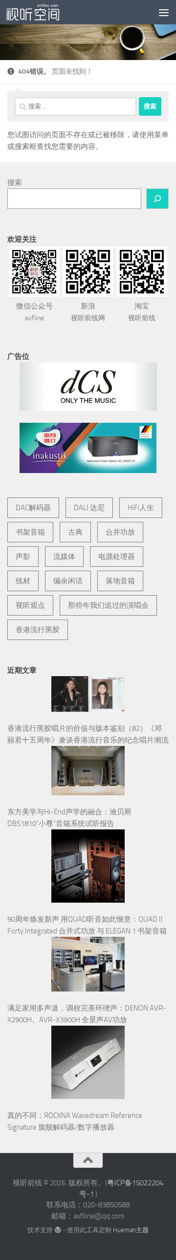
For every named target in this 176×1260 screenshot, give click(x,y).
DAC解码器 (33, 507)
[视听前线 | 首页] (41, 12)
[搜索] (157, 198)
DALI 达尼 (89, 507)
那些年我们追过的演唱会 (108, 605)
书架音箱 (30, 532)
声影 (23, 556)
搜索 (14, 182)
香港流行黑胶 (38, 629)
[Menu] (164, 12)
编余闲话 (68, 581)
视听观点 (30, 605)
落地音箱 (120, 581)
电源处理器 (116, 556)
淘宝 (141, 312)
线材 (23, 581)
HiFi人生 (141, 507)
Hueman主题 (131, 1230)
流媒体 (64, 556)
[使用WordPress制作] (57, 1230)
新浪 (88, 312)
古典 (75, 532)
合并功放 (120, 532)
